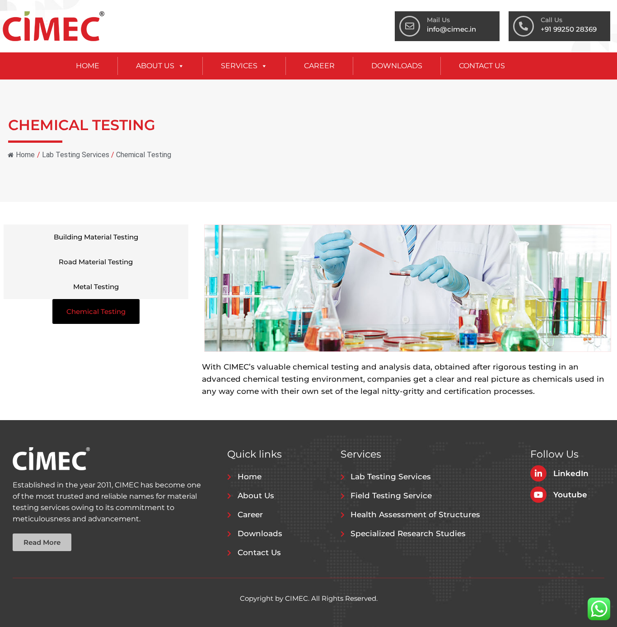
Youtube (570, 494)
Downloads (396, 65)
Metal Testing (96, 286)
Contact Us (482, 65)
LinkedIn (571, 473)
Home (87, 65)
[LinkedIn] (538, 473)
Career (319, 65)
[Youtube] (538, 495)
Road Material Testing (96, 261)
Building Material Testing (96, 237)
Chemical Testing (96, 311)
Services (239, 65)
